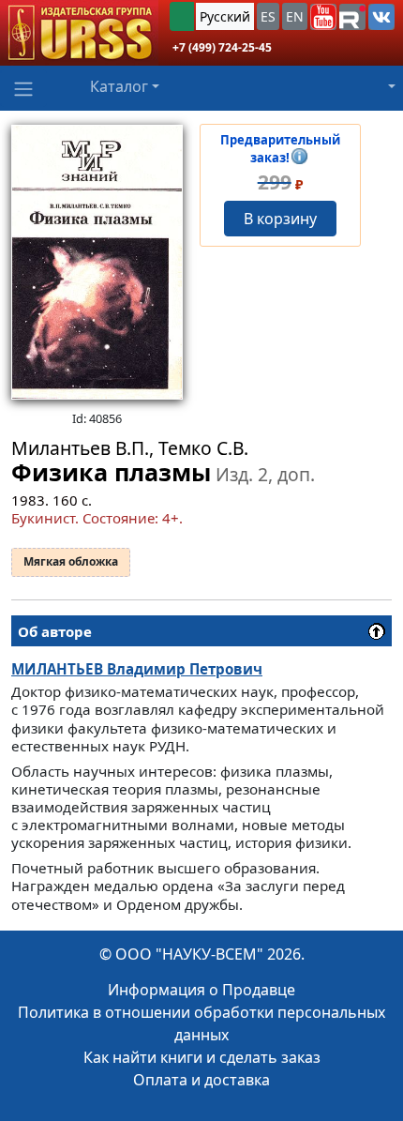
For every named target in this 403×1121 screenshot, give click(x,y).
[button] (323, 17)
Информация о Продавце (201, 989)
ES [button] (268, 16)
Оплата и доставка (201, 1079)
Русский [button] (225, 16)
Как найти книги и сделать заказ (202, 1057)
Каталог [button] (119, 86)
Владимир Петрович (136, 668)
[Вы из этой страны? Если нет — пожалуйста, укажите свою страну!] (182, 16)
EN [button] (295, 16)
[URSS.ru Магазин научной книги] (79, 33)
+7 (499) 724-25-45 (222, 47)
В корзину (280, 218)
